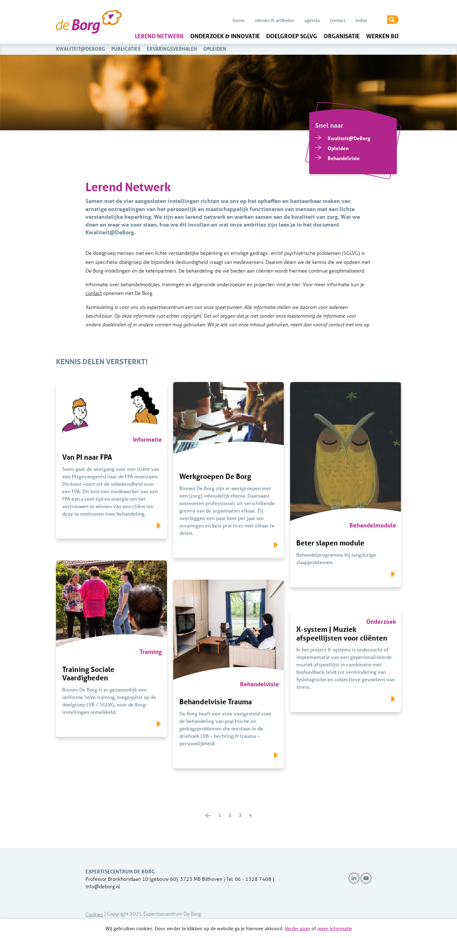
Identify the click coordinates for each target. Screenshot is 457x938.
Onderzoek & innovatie (225, 36)
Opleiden (214, 48)
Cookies (94, 914)
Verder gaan (297, 928)
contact (93, 293)
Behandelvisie (344, 158)
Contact (337, 20)
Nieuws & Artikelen (274, 20)
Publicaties (126, 48)
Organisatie (342, 36)
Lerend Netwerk (159, 36)
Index (361, 20)
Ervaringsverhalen (172, 48)
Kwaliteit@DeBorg (80, 48)
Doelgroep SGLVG (291, 36)
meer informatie (334, 928)
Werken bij (382, 36)
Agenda (312, 20)
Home (239, 20)
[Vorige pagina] (208, 815)
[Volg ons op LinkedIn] (354, 878)
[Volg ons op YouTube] (366, 878)
